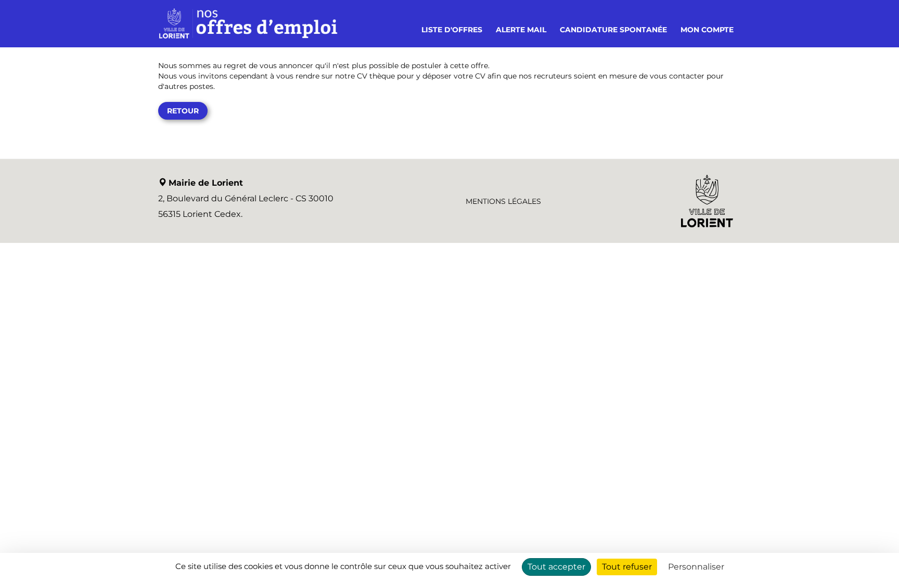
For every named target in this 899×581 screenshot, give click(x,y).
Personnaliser (696, 567)
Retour (183, 110)
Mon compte (707, 29)
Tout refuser (627, 567)
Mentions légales (503, 201)
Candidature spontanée (613, 29)
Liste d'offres (451, 29)
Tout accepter (556, 567)
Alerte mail (521, 29)
